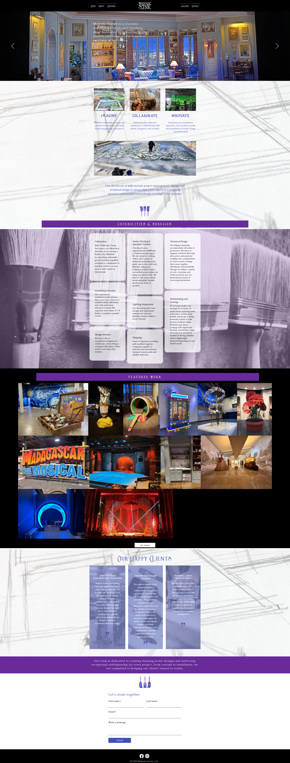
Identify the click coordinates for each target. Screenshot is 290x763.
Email (112, 711)
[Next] (277, 46)
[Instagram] (147, 756)
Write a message (117, 722)
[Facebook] (142, 756)
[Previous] (12, 46)
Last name (151, 701)
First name (114, 701)
